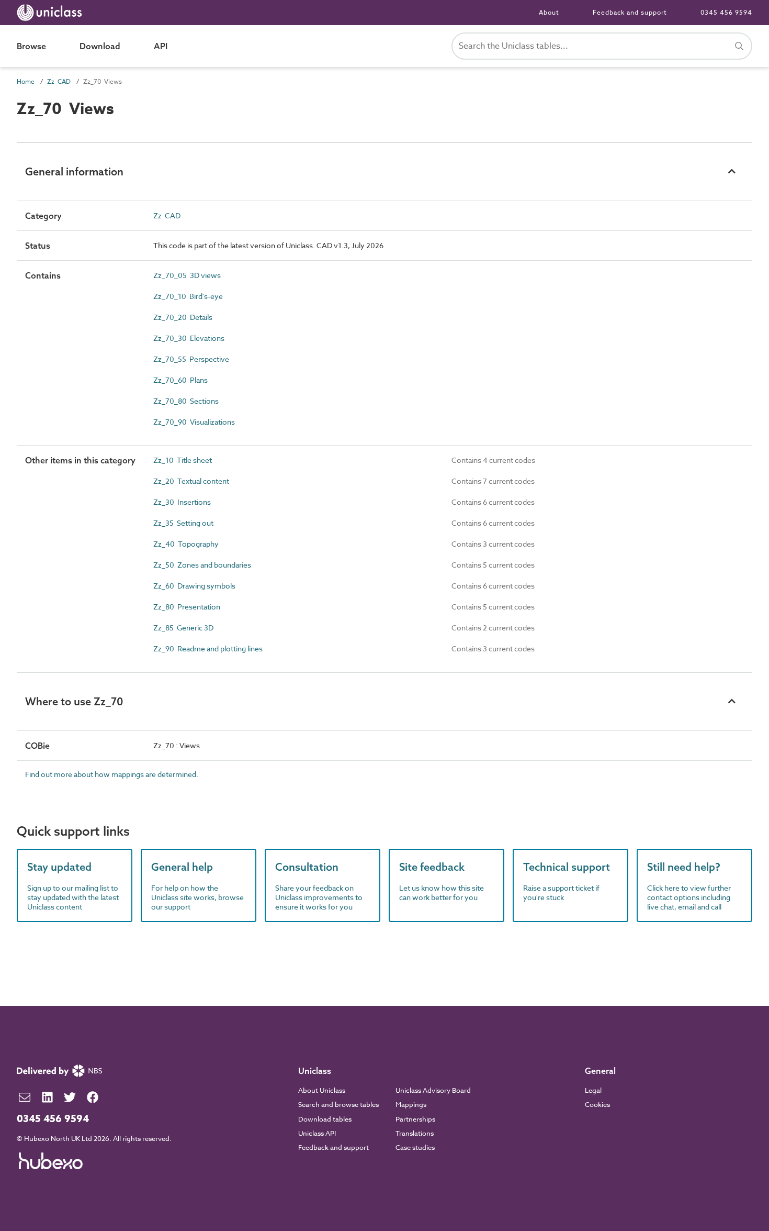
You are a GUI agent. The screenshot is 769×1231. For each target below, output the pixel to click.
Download (100, 46)
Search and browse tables (338, 1104)
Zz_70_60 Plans (180, 380)
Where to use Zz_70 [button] (74, 701)
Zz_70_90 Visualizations (194, 422)
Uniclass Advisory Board (433, 1090)
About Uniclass (321, 1090)
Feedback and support (630, 12)
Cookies (597, 1104)
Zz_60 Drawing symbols (194, 586)
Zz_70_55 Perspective (191, 359)
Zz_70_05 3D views (187, 275)
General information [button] (74, 171)
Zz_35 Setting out (183, 523)
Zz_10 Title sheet (182, 460)
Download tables (325, 1119)
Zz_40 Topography (186, 544)
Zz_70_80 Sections (186, 401)
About (549, 12)
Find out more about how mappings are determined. (111, 774)
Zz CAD (59, 81)
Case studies (415, 1147)
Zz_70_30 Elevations (188, 338)
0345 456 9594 (726, 12)
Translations (414, 1133)
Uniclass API (317, 1133)
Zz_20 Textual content (191, 481)
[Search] (739, 46)
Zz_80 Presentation (186, 607)
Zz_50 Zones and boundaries (202, 565)
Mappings (410, 1104)
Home (26, 81)
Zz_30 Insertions (182, 502)
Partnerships (415, 1119)
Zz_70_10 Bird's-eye (188, 296)
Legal (593, 1090)
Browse (31, 46)
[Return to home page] (51, 12)
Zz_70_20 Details (182, 317)
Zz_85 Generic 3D (183, 628)
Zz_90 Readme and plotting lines (208, 648)
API (160, 46)
